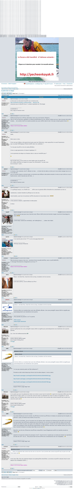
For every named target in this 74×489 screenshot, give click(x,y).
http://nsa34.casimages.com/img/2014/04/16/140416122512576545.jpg (32, 378)
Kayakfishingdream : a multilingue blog (34, 83)
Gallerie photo (58, 83)
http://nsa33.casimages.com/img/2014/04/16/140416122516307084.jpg (32, 382)
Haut (3, 113)
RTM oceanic (17, 319)
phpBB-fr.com (39, 488)
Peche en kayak (12, 88)
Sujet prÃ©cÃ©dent (62, 95)
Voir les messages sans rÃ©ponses (6, 87)
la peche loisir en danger (7, 90)
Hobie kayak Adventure (20, 321)
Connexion (4, 83)
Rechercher (70, 83)
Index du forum (5, 88)
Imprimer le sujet (5, 95)
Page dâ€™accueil (48, 83)
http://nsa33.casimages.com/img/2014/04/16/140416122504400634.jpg (32, 375)
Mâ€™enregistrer (12, 83)
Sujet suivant (69, 95)
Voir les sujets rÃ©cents (14, 87)
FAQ (64, 83)
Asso (17, 88)
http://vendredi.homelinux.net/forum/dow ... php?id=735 (25, 102)
